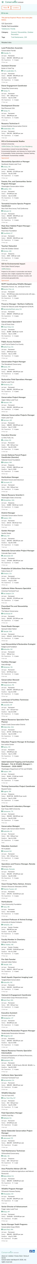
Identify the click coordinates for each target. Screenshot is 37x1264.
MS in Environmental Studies (13, 141)
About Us (4, 1256)
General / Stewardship (19, 32)
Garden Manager (8, 531)
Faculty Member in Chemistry (13, 939)
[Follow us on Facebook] (31, 1251)
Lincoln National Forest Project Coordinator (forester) (13, 456)
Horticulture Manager (10, 477)
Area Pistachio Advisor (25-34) (13, 1169)
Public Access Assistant (11, 342)
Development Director (10, 106)
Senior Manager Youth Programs (14, 1224)
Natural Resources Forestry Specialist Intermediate (16, 1052)
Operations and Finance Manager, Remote (18, 864)
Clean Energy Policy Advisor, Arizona (16, 884)
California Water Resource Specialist (16, 588)
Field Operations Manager (11, 1113)
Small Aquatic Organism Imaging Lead (16, 977)
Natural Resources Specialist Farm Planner (15, 720)
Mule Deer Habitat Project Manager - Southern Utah (16, 227)
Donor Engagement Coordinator (14, 86)
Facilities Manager (8, 662)
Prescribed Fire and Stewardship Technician (14, 607)
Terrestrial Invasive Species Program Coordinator (16, 204)
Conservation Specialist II (11, 322)
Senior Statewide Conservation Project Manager (16, 1132)
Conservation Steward (10, 680)
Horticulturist (6, 902)
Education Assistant (9, 846)
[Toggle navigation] (3, 2)
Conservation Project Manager (13, 362)
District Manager (8, 513)
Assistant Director (8, 66)
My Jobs (5, 13)
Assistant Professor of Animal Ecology (16, 919)
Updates (10, 1256)
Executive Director (8, 435)
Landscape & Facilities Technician (15, 700)
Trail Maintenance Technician (13, 1151)
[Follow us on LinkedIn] (33, 1251)
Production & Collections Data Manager (17, 568)
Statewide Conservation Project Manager (17, 550)
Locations (16, 8)
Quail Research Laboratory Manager (15, 806)
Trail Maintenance (17, 37)
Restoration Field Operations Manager (16, 379)
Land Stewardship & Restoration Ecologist (18, 644)
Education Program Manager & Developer (18, 742)
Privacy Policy (18, 1256)
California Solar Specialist (11, 1075)
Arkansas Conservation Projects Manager (18, 415)
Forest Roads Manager (10, 626)
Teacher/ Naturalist (9, 246)
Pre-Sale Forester (8, 959)
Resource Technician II (10, 123)
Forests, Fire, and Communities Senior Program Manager (16, 182)
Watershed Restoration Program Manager (18, 1031)
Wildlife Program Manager (12, 1189)
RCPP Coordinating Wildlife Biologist (16, 284)
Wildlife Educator (8, 1093)
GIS (25, 37)
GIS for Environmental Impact (13, 264)
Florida (12, 29)
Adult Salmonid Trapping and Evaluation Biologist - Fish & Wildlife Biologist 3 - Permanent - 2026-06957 (17, 764)
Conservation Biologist (10, 826)
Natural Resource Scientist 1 (12, 495)
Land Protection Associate (11, 48)
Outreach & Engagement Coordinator (16, 995)
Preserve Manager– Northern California (17, 304)
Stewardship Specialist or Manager (15, 161)
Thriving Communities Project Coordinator (18, 786)
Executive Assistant (9, 1013)
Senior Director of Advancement (14, 1206)
